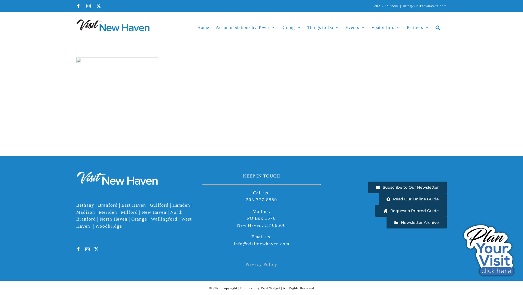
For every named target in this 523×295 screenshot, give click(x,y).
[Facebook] (78, 249)
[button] (438, 27)
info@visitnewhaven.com (425, 6)
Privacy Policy (261, 264)
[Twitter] (96, 249)
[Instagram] (87, 249)
